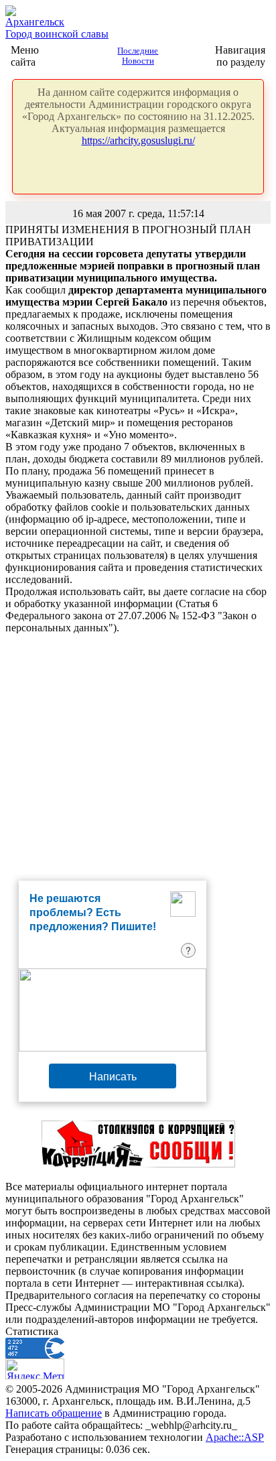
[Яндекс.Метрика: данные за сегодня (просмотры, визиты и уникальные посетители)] (34, 1368)
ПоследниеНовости (137, 56)
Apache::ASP (235, 1437)
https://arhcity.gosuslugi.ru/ (138, 140)
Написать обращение (53, 1413)
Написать (113, 1076)
